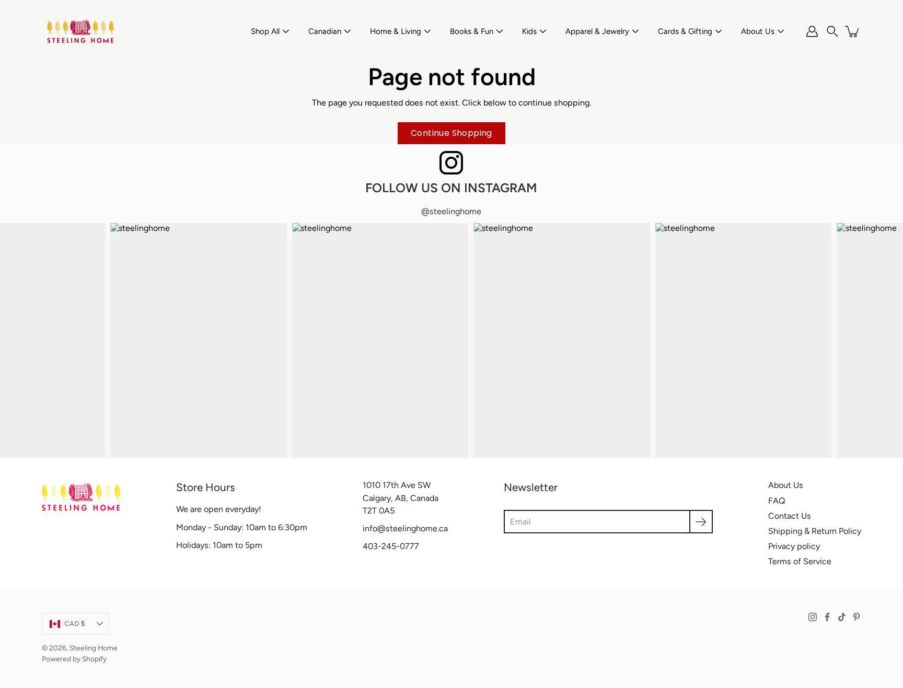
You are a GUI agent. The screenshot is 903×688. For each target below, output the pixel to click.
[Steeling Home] (81, 31)
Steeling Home (94, 648)
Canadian (324, 31)
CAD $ (74, 623)
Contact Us (789, 516)
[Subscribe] (701, 521)
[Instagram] (812, 617)
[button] (832, 31)
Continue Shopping (451, 133)
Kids (529, 31)
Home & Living (395, 31)
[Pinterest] (856, 617)
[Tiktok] (842, 617)
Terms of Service (799, 561)
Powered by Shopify (74, 659)
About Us (757, 31)
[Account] (812, 31)
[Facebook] (827, 617)
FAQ (776, 501)
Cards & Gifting (685, 31)
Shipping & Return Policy (814, 531)
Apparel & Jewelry (597, 31)
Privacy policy (794, 546)
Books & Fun (471, 31)
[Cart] (852, 31)
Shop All (265, 31)
